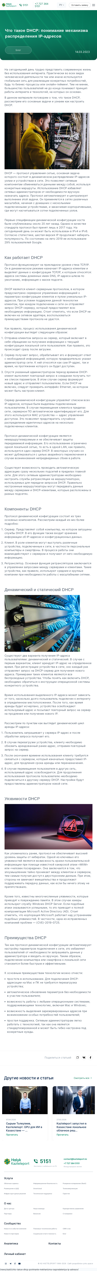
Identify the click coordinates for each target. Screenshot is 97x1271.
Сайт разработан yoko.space (80, 1263)
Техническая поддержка (42, 1194)
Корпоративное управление (73, 1209)
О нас (7, 1203)
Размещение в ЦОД (11, 1188)
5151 (25, 5)
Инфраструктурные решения (15, 1194)
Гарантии (66, 1194)
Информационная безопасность (45, 1183)
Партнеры (8, 1214)
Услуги (8, 1178)
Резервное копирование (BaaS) (74, 1183)
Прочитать (12, 1134)
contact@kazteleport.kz (75, 1159)
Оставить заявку (79, 5)
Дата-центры (9, 1209)
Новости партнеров (11, 1234)
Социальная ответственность (44, 1234)
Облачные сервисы (11, 1183)
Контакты (54, 1243)
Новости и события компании (15, 1229)
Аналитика (11, 1243)
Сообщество (12, 1223)
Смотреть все (81, 1078)
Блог (18, 50)
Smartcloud (37, 1188)
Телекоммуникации (70, 1188)
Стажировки (67, 1214)
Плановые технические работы (45, 1229)
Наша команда (38, 1209)
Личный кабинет (15, 1254)
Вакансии (37, 1214)
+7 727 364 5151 (41, 5)
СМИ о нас (67, 1229)
